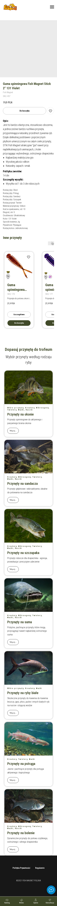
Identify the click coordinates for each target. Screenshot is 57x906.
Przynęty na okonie (20, 414)
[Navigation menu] (52, 7)
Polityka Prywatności (21, 868)
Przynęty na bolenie (21, 833)
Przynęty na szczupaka (23, 553)
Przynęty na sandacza (22, 484)
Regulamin (39, 868)
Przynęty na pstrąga (21, 764)
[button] (50, 901)
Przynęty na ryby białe (22, 693)
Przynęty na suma (19, 622)
